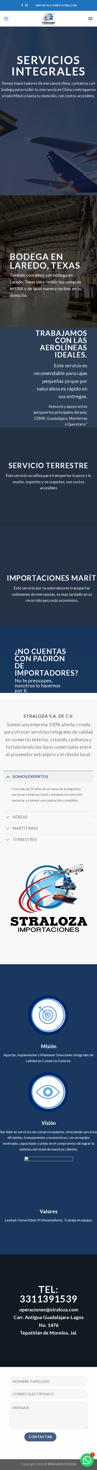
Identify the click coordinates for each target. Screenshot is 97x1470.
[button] (87, 1460)
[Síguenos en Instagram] (26, 5)
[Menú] (6, 18)
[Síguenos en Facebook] (22, 5)
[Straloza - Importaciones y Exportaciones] (48, 19)
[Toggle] (7, 776)
